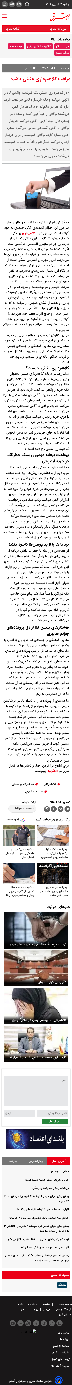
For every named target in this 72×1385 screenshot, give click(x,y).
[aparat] (28, 1323)
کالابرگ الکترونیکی (39, 46)
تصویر (21, 1309)
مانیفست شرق (61, 1352)
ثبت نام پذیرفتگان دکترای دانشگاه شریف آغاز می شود (38, 1239)
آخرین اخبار (59, 1161)
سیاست (32, 1304)
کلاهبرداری (28, 233)
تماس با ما (64, 1333)
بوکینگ (62, 1285)
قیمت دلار (62, 46)
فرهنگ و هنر (63, 1309)
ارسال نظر (54, 1121)
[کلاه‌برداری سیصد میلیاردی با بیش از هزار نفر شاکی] (36, 1044)
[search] (5, 4)
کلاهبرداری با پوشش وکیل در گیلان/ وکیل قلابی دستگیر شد (39, 1019)
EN (19, 4)
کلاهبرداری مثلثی (23, 783)
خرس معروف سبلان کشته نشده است (47, 1180)
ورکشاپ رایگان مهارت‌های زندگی (50, 1188)
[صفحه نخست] (26, 4)
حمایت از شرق (61, 1346)
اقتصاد (18, 1304)
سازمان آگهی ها (60, 1366)
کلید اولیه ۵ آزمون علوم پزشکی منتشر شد (44, 1247)
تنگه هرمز (62, 52)
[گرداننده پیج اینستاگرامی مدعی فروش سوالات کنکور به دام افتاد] (36, 930)
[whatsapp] (47, 809)
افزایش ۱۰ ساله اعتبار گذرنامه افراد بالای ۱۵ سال (42, 1209)
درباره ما (65, 1339)
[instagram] (52, 1323)
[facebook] (54, 809)
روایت (34, 1309)
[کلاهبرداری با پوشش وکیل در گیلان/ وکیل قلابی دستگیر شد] (36, 1006)
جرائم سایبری (34, 791)
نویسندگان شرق (61, 1359)
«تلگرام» (52, 771)
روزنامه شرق (58, 28)
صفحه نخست (63, 1304)
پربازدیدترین (36, 1161)
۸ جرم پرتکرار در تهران (52, 982)
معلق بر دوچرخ (60, 1171)
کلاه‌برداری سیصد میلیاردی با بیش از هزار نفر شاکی (37, 1057)
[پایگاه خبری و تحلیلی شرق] (59, 17)
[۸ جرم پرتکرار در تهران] (36, 968)
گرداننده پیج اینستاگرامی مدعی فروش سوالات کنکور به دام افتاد (36, 944)
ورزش (47, 1309)
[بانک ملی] (36, 1147)
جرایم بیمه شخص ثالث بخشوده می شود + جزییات (39, 1218)
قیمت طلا (16, 46)
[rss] (59, 1323)
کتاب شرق (13, 28)
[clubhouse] (20, 1323)
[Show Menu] (4, 14)
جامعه (64, 68)
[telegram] (67, 810)
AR (12, 4)
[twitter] (61, 809)
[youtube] (13, 1323)
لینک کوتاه (29, 802)
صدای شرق (65, 1314)
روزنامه (13, 1161)
